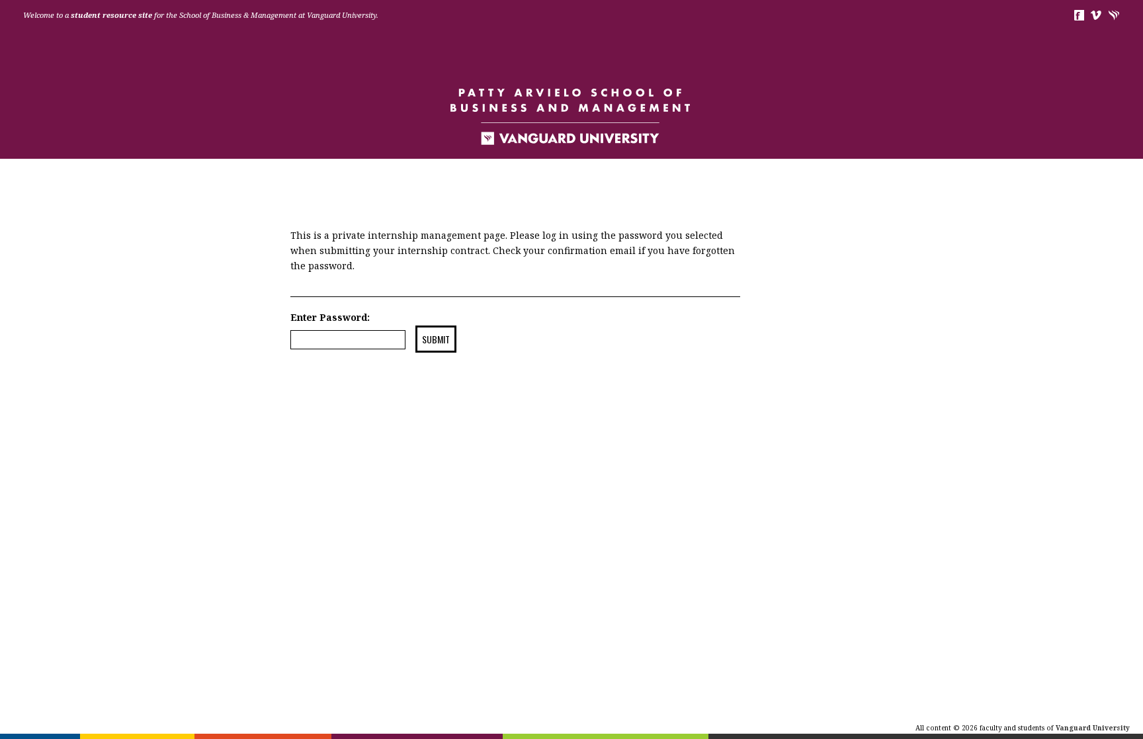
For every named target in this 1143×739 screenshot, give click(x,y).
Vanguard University (1114, 15)
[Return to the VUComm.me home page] (571, 116)
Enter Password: (330, 317)
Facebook (1078, 15)
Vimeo (1096, 15)
